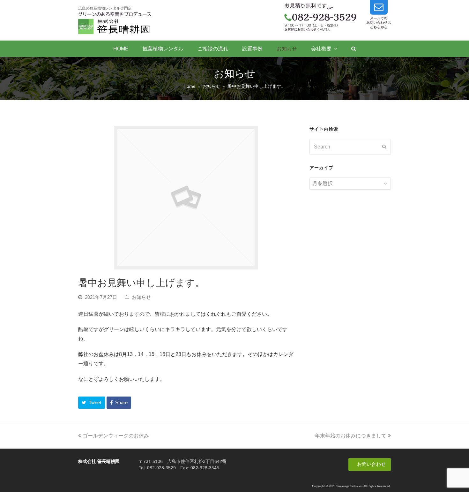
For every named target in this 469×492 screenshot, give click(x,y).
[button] (91, 403)
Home (189, 86)
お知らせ (141, 297)
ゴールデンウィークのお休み (115, 435)
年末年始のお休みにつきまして (350, 435)
